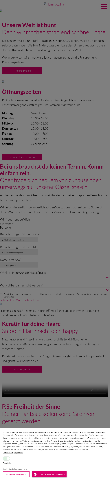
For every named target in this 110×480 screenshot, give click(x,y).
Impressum (18, 453)
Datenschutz (8, 453)
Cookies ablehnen (16, 474)
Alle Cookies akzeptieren (51, 474)
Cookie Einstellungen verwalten (15, 469)
